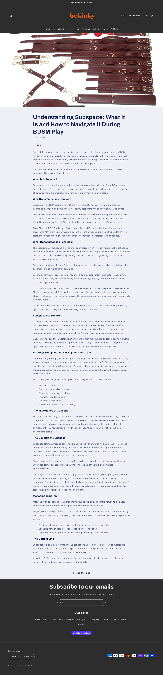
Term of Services (66, 620)
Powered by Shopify (28, 666)
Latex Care (81, 624)
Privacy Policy (83, 620)
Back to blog (83, 573)
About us (52, 620)
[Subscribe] (102, 602)
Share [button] (38, 145)
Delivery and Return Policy (114, 620)
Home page (40, 620)
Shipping (96, 620)
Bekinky (18, 666)
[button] (11, 16)
